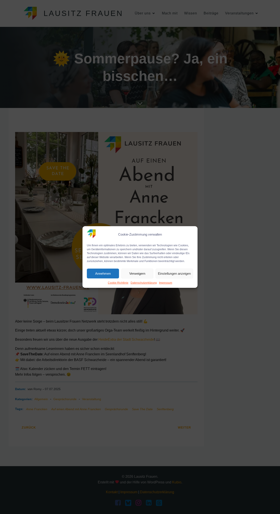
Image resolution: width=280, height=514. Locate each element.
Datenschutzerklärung (144, 282)
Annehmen (103, 273)
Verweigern (137, 273)
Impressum (165, 282)
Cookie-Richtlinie (118, 282)
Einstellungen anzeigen (174, 273)
